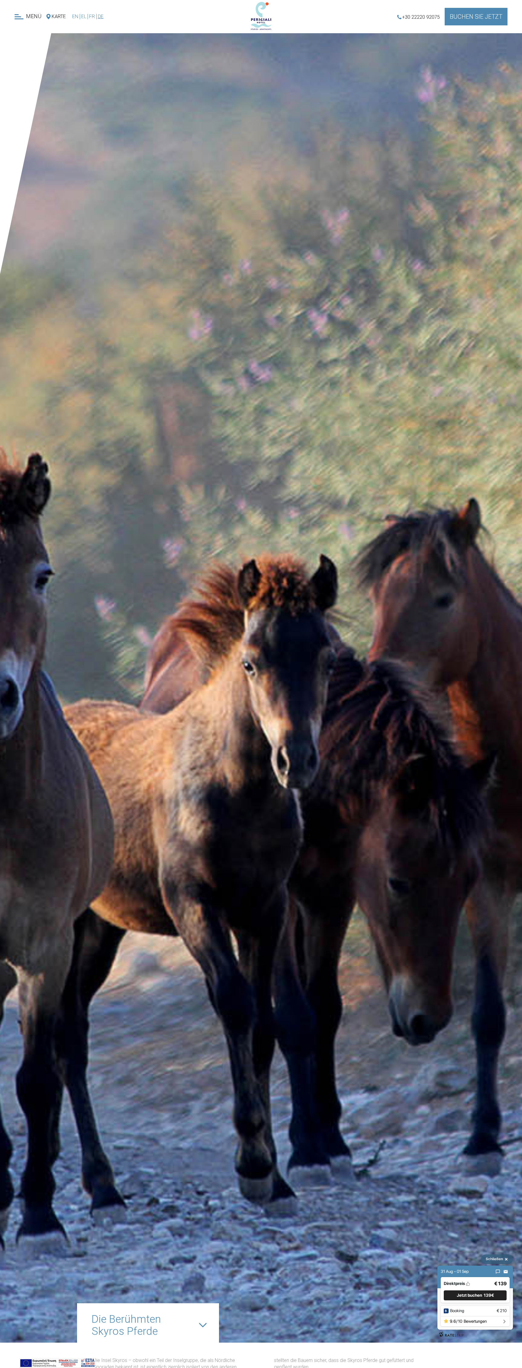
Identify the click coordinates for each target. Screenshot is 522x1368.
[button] (475, 1295)
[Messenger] (498, 1272)
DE (101, 16)
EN (75, 16)
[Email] (506, 1272)
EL (83, 16)
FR (92, 16)
